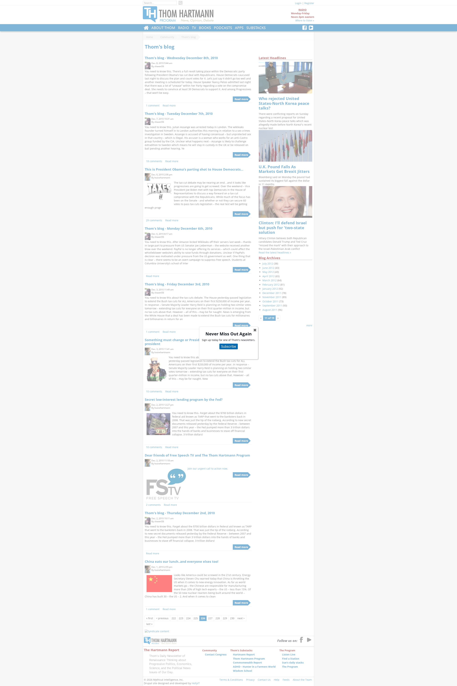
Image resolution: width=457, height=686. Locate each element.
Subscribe (228, 346)
